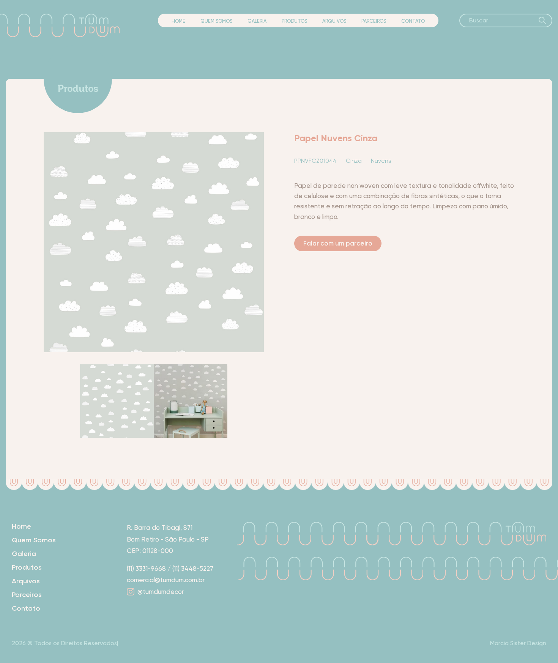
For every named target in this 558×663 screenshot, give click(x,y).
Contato (413, 21)
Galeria (256, 21)
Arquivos (334, 21)
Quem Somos (216, 21)
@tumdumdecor (160, 591)
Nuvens (381, 160)
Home (178, 21)
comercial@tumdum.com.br (166, 580)
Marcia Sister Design (518, 643)
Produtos (294, 21)
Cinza (354, 160)
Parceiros (373, 21)
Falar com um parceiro (337, 243)
